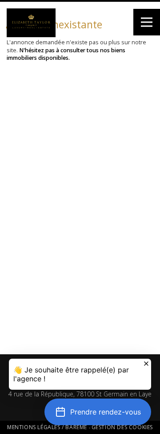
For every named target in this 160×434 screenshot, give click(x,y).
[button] (97, 412)
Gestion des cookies (122, 427)
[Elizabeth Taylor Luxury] (31, 35)
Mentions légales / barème (48, 427)
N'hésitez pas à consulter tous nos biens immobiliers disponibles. (66, 54)
